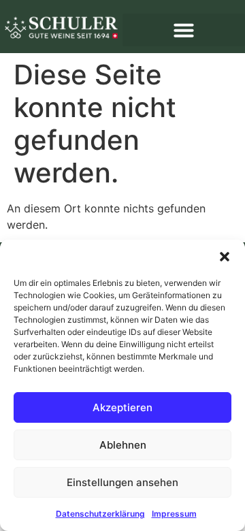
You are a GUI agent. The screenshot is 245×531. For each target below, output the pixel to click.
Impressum (174, 514)
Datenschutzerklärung (100, 514)
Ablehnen (122, 444)
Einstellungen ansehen (122, 482)
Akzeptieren (122, 407)
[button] (224, 256)
